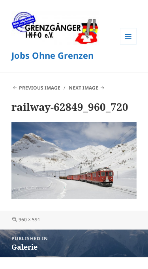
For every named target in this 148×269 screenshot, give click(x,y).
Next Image (83, 87)
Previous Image (39, 87)
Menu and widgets (128, 44)
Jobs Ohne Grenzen (52, 55)
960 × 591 (29, 219)
